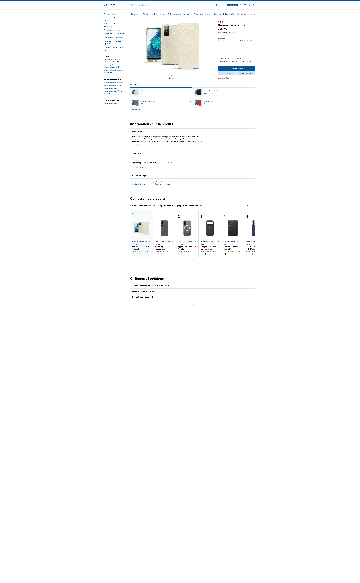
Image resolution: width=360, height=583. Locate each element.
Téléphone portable (110, 88)
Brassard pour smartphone (114, 38)
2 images (172, 78)
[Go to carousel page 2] (192, 260)
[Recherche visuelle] (216, 5)
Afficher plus (136, 110)
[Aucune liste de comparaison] (245, 5)
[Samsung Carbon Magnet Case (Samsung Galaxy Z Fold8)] (232, 233)
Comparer (228, 73)
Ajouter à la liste (247, 73)
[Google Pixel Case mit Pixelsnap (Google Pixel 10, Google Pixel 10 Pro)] (209, 233)
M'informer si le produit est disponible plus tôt (235, 62)
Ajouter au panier (237, 68)
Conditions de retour (139, 184)
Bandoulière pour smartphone (115, 34)
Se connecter (232, 5)
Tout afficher (249, 206)
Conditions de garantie (162, 184)
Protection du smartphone (112, 30)
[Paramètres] (223, 5)
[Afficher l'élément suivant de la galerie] (214, 46)
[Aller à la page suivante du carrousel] (252, 233)
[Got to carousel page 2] (172, 75)
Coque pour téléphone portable (113, 43)
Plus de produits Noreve (247, 39)
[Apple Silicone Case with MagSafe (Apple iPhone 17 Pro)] (255, 233)
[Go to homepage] (111, 5)
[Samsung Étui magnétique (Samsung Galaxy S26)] (164, 233)
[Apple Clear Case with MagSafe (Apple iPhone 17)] (187, 233)
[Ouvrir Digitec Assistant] (240, 5)
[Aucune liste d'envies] (249, 5)
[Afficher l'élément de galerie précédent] (130, 46)
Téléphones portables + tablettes (112, 19)
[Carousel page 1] (171, 75)
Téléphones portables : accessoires (111, 25)
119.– (222, 22)
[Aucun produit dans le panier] (254, 5)
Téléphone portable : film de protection (114, 49)
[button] (236, 59)
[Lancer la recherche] (132, 5)
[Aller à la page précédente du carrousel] (133, 233)
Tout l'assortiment (110, 14)
